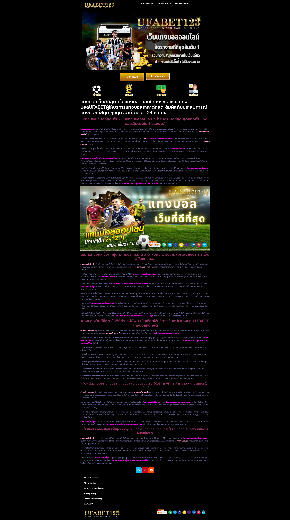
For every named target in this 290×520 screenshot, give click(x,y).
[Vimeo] (139, 470)
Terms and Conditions (94, 488)
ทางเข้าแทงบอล (164, 4)
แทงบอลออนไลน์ (146, 4)
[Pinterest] (145, 470)
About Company (91, 478)
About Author (90, 483)
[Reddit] (151, 470)
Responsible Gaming (93, 498)
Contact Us (88, 504)
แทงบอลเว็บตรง (181, 4)
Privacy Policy (90, 493)
